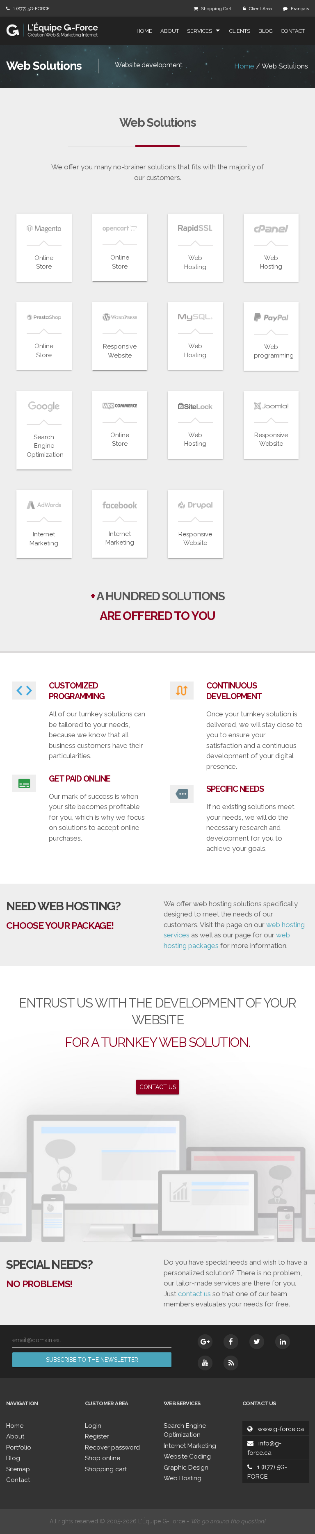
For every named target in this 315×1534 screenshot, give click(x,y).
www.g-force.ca (281, 1429)
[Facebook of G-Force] (231, 1341)
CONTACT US (157, 1087)
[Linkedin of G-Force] (282, 1341)
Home (144, 31)
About (169, 31)
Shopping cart (106, 1469)
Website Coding (187, 1456)
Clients (239, 31)
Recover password (112, 1447)
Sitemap (18, 1469)
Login (93, 1425)
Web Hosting (182, 1478)
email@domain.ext (36, 1340)
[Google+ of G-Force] (205, 1341)
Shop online (102, 1458)
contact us (194, 1294)
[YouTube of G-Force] (205, 1363)
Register (97, 1436)
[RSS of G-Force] (231, 1363)
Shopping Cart (216, 8)
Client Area (260, 8)
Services (199, 31)
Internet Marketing (190, 1446)
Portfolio (18, 1447)
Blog (265, 31)
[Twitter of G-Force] (256, 1341)
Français (300, 8)
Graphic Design (186, 1467)
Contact (293, 31)
